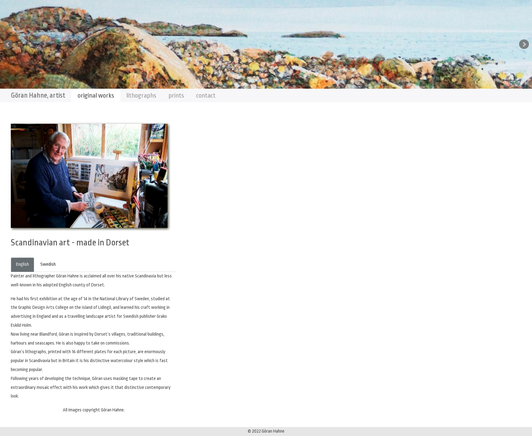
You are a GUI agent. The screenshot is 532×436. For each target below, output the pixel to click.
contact (206, 95)
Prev (8, 44)
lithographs (141, 95)
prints (176, 95)
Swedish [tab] (48, 264)
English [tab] (22, 264)
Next (524, 44)
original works (96, 95)
